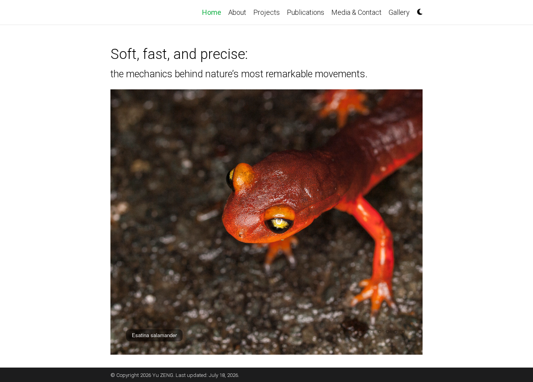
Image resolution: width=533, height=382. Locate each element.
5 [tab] (395, 332)
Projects (266, 12)
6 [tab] (403, 332)
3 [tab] (380, 332)
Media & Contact (356, 12)
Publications (305, 12)
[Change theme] (418, 9)
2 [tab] (372, 332)
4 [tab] (387, 332)
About (237, 12)
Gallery (399, 12)
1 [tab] (364, 332)
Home (213, 12)
